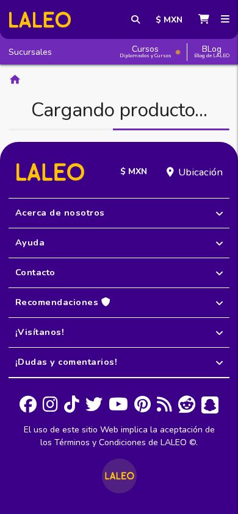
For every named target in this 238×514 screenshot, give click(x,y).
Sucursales (30, 52)
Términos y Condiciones (100, 442)
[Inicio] (40, 20)
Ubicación (200, 172)
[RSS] (164, 405)
